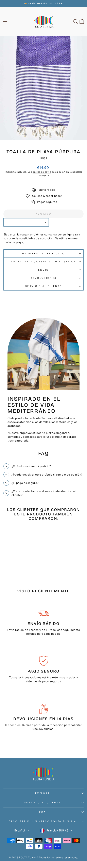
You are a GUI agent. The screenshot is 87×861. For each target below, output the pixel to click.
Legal (42, 812)
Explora (42, 793)
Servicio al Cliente (43, 286)
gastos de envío (42, 171)
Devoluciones (44, 278)
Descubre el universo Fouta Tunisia (42, 821)
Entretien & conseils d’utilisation (43, 261)
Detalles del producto (43, 253)
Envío (43, 270)
